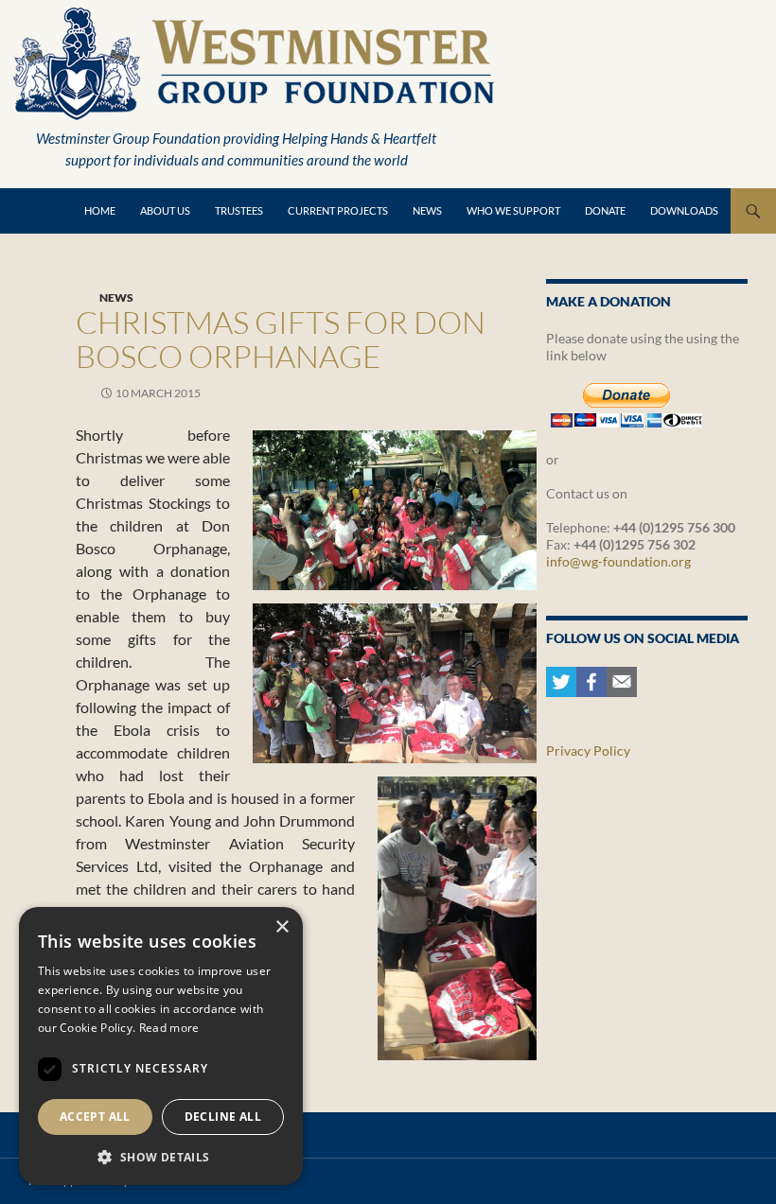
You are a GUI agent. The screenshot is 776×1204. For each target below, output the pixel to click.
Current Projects (338, 210)
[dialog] (161, 1046)
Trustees (239, 210)
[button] (161, 1156)
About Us (165, 210)
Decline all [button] (223, 1116)
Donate (605, 210)
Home (99, 210)
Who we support (513, 210)
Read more (169, 1028)
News (427, 210)
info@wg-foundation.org (618, 561)
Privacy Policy (588, 750)
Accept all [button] (95, 1116)
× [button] (281, 927)
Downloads (684, 210)
